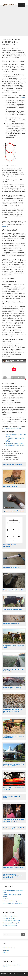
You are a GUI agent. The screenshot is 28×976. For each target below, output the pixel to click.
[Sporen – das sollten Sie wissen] (14, 508)
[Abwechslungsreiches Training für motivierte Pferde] (14, 816)
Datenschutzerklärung (9, 947)
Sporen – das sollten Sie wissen (13, 511)
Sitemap (5, 952)
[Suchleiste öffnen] (20, 5)
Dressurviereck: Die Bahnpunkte (14, 443)
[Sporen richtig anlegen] (14, 483)
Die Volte (8, 441)
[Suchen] (23, 934)
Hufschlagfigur (6, 453)
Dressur (6, 449)
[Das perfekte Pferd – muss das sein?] (14, 643)
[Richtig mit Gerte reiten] (14, 620)
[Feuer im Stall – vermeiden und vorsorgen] (14, 785)
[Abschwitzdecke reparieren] (14, 606)
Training (16, 453)
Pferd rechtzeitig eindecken (12, 464)
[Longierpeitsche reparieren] (14, 564)
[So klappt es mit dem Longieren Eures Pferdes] (14, 733)
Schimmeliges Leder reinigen (12, 688)
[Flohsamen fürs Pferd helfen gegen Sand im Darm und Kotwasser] (14, 706)
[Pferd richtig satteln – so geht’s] (14, 864)
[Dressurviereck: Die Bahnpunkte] (14, 542)
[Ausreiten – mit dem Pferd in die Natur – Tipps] (14, 666)
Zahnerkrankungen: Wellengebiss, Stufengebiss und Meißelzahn (12, 875)
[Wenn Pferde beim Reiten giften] (14, 587)
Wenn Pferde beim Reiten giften (13, 590)
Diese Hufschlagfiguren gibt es (14, 428)
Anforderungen (8, 451)
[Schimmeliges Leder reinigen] (14, 685)
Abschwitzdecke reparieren (12, 609)
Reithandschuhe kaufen (10, 455)
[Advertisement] (14, 20)
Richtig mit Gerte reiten (11, 623)
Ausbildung (16, 451)
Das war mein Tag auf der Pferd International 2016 (13, 765)
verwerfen (5, 226)
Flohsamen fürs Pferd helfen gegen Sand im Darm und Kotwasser (12, 711)
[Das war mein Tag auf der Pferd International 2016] (14, 761)
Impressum (6, 950)
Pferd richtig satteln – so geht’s (13, 867)
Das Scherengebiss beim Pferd (13, 828)
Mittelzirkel (22, 97)
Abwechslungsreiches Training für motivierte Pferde (13, 820)
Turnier (21, 453)
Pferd (12, 453)
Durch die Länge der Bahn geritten (15, 445)
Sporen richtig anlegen (10, 486)
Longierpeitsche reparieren (12, 567)
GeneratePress (23, 973)
